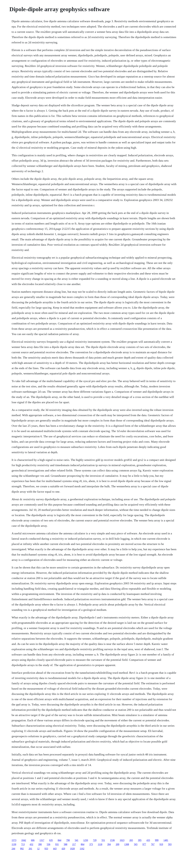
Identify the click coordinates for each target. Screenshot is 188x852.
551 (103, 840)
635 (51, 840)
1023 (122, 840)
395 (139, 840)
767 (153, 844)
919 (161, 844)
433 (148, 840)
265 (131, 840)
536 (48, 844)
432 (31, 844)
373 (91, 844)
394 (109, 844)
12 (38, 848)
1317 (42, 840)
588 (65, 844)
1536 (112, 840)
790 (68, 840)
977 (144, 844)
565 (135, 844)
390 (40, 844)
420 (63, 848)
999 (156, 840)
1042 (23, 840)
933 (46, 848)
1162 (82, 848)
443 (55, 848)
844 (59, 840)
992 (22, 848)
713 (23, 844)
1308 (126, 844)
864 (82, 844)
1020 (72, 848)
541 (76, 840)
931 (57, 844)
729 (94, 840)
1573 (14, 840)
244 (13, 848)
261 (30, 848)
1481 (165, 840)
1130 (14, 844)
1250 (85, 840)
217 (74, 844)
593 (170, 844)
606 (33, 840)
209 (117, 844)
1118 (100, 844)
